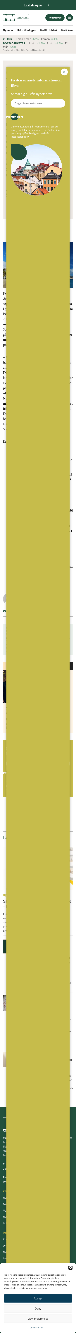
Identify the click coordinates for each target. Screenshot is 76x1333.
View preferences (38, 1318)
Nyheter (8, 30)
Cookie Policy (36, 1327)
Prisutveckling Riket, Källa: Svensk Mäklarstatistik (24, 50)
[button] (70, 1268)
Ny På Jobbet (48, 30)
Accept (38, 1298)
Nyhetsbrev (55, 17)
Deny (38, 1308)
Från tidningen (26, 30)
